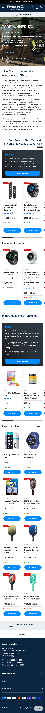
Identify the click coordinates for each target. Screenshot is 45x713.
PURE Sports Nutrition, (19, 88)
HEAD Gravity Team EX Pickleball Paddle (32, 502)
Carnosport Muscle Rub (11, 456)
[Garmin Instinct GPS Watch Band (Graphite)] (12, 190)
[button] (41, 7)
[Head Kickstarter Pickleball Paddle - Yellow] (12, 533)
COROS (31, 85)
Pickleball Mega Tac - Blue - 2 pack (11, 502)
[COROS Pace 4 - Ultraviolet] (33, 440)
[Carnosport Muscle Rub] (12, 440)
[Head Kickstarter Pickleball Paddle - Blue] (33, 533)
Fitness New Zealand (13, 708)
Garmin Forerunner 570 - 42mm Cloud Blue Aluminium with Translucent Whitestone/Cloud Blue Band (32, 278)
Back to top (22, 634)
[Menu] (3, 7)
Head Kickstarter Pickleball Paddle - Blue (31, 549)
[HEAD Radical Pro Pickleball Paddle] (12, 582)
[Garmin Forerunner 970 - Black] (12, 258)
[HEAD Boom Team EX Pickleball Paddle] (33, 582)
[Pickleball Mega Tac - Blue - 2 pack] (12, 486)
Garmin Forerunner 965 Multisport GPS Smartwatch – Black (32, 207)
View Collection (22, 173)
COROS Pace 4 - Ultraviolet (30, 456)
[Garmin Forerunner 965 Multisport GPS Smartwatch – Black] (33, 190)
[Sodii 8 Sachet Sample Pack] (12, 378)
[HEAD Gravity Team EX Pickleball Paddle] (33, 486)
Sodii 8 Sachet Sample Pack (12, 394)
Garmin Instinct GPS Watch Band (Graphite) (11, 207)
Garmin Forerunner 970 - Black (11, 273)
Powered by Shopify (26, 708)
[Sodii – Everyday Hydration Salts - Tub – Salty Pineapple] (33, 378)
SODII (30, 88)
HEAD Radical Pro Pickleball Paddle (10, 597)
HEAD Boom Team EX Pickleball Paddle (32, 597)
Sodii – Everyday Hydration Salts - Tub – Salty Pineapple (32, 395)
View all (40, 147)
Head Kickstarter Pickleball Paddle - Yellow (10, 549)
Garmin (24, 85)
